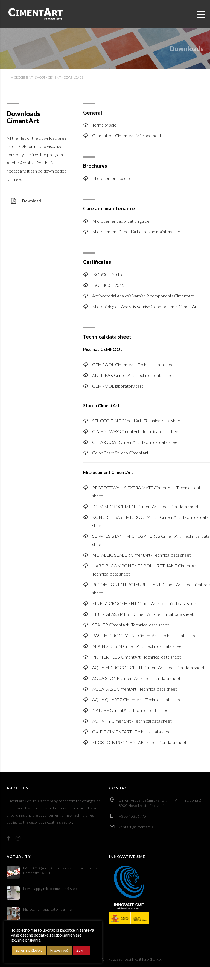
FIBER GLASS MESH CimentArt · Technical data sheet (143, 614)
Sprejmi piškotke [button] (29, 950)
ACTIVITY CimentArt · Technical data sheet (132, 720)
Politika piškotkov (148, 959)
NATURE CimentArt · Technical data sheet (131, 710)
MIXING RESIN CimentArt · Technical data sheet (137, 646)
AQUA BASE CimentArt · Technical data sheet (134, 688)
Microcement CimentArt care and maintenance (136, 231)
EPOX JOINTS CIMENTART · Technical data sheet (139, 742)
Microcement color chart (115, 178)
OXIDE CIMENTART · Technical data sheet (132, 731)
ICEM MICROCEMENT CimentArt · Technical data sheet (145, 506)
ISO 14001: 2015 (108, 285)
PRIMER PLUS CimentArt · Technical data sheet (136, 656)
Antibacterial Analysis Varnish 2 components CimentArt (143, 295)
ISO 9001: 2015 (107, 274)
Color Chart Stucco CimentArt (120, 452)
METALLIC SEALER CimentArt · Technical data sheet (141, 554)
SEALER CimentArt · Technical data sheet (130, 624)
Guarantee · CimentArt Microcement (126, 135)
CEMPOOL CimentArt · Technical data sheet (133, 364)
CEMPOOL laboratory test (117, 385)
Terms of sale (104, 124)
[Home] (35, 13)
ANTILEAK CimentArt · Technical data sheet (133, 375)
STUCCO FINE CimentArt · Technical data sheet (137, 420)
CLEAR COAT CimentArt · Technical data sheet (135, 442)
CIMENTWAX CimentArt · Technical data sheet (136, 431)
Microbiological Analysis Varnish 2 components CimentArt (145, 306)
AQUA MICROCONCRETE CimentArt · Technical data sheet (148, 667)
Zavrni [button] (81, 950)
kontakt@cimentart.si (136, 827)
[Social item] (8, 838)
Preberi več (59, 950)
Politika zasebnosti (115, 959)
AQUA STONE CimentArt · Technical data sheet (136, 678)
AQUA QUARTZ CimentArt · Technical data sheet (137, 699)
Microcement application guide (121, 221)
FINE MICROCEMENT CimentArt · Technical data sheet (145, 603)
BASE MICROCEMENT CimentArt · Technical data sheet (145, 635)
